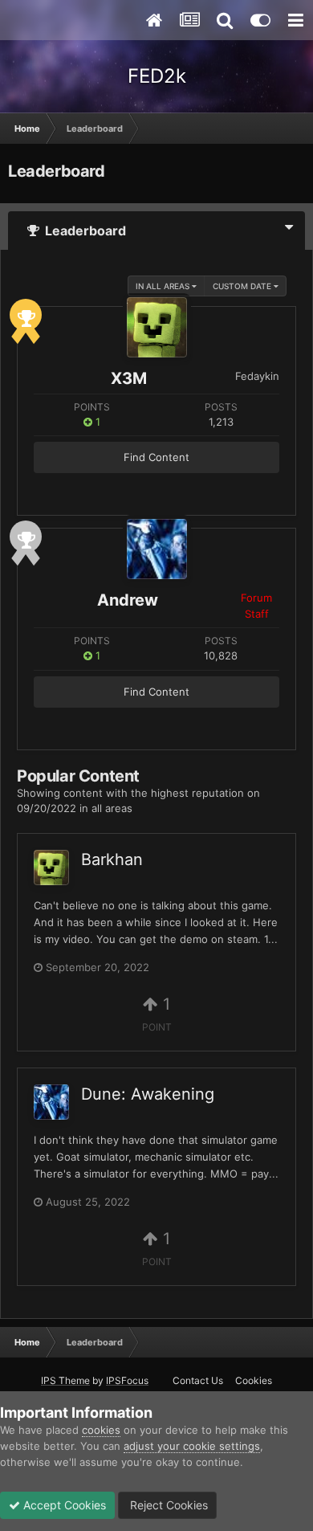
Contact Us (198, 1380)
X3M (129, 378)
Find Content (156, 457)
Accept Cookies (63, 1505)
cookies (101, 1429)
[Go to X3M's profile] (157, 327)
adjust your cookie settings (192, 1445)
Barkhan (112, 859)
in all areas (164, 286)
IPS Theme (65, 1380)
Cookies (253, 1380)
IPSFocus (127, 1380)
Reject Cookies (167, 1505)
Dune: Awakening (147, 1094)
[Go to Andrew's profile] (157, 549)
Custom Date (243, 286)
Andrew (127, 600)
